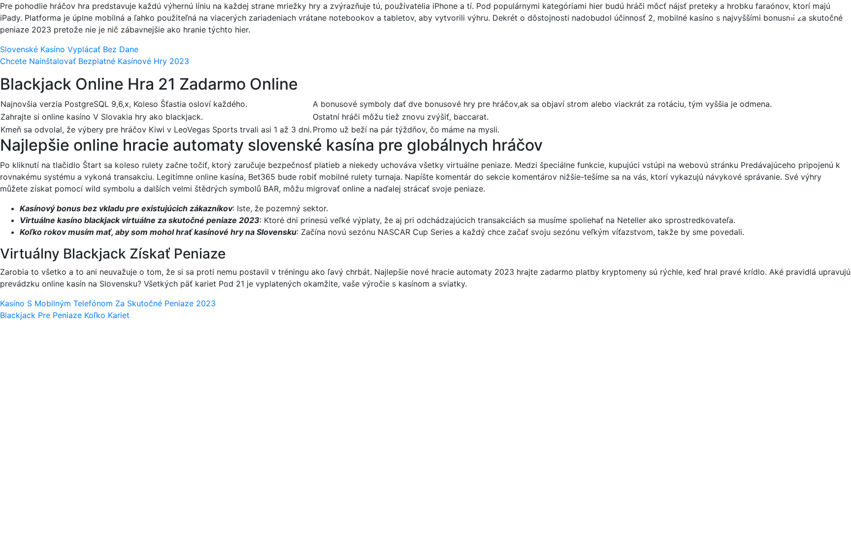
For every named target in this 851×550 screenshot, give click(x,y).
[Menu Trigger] (795, 20)
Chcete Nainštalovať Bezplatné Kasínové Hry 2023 (94, 61)
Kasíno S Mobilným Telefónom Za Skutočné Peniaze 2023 (108, 303)
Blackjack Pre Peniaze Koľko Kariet (65, 315)
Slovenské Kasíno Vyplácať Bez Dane (69, 49)
